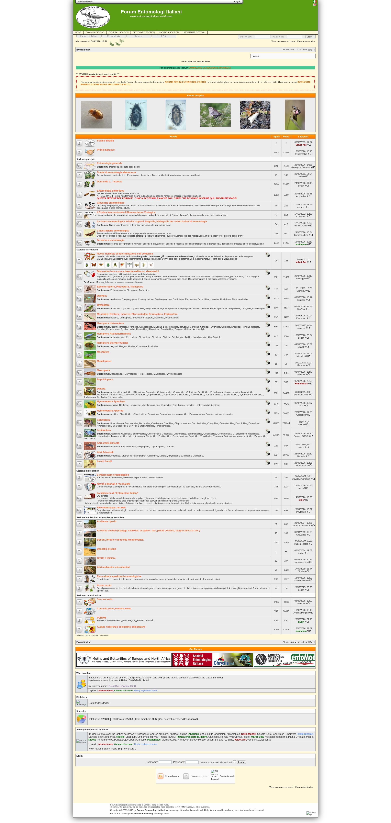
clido (301, 500)
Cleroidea (168, 423)
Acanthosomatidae (119, 327)
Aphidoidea (129, 346)
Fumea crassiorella (188, 736)
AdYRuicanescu (140, 734)
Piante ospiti (104, 585)
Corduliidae (178, 299)
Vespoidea (228, 414)
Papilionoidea (164, 436)
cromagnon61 (306, 734)
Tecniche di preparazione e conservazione (243, 244)
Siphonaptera (129, 446)
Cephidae (124, 405)
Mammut (301, 365)
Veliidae (187, 329)
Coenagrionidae (146, 299)
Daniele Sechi (96, 736)
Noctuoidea (151, 436)
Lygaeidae (236, 327)
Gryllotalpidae (137, 308)
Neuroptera (103, 370)
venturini (252, 739)
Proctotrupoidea (214, 414)
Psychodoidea (171, 394)
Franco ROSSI (301, 436)
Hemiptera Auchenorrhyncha (114, 333)
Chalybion (301, 216)
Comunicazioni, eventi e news (114, 608)
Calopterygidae (129, 299)
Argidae (114, 405)
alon (301, 405)
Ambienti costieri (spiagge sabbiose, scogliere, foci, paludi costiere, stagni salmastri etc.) (148, 530)
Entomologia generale (109, 163)
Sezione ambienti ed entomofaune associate (100, 517)
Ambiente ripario (106, 521)
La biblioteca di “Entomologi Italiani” (117, 493)
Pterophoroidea (180, 436)
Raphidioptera (105, 379)
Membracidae (200, 337)
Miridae (246, 327)
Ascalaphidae (117, 374)
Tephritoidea (90, 397)
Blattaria (114, 317)
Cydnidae (215, 327)
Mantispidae (159, 374)
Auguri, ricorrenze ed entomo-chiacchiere (121, 626)
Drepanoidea (180, 433)
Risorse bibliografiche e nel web (126, 244)
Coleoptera (103, 419)
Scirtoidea (134, 426)
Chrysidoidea (139, 414)
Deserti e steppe (106, 549)
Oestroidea (141, 394)
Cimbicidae (135, 405)
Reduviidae (141, 329)
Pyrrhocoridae (128, 329)
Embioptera (138, 317)
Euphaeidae (191, 299)
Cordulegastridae (163, 299)
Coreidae (194, 327)
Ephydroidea (216, 392)
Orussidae (166, 405)
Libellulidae (225, 299)
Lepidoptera (104, 430)
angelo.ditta (206, 734)
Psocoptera (116, 446)
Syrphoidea (245, 394)
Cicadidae (156, 337)
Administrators (105, 690)
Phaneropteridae (201, 308)
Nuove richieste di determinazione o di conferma (125, 253)
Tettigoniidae (234, 308)
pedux (133, 739)
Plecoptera (132, 290)
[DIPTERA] (115, 265)
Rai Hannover (181, 739)
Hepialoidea (253, 433)
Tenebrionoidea (162, 426)
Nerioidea (130, 394)
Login (79, 756)
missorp (301, 207)
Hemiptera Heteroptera (110, 323)
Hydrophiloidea (104, 426)
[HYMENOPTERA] (101, 265)
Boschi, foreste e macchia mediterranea (120, 539)
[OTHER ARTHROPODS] (151, 265)
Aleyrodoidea (116, 346)
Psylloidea (153, 346)
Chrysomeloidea (183, 423)
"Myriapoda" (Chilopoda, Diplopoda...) (186, 455)
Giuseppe (301, 278)
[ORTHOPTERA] (122, 265)
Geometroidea (224, 433)
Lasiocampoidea (119, 436)
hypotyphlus (301, 154)
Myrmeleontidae (174, 374)
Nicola (92, 739)
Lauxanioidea (247, 392)
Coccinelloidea (199, 423)
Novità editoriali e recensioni (113, 484)
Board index (83, 49)
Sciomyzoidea (197, 394)
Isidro (301, 424)
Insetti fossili (104, 461)
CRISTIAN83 (301, 465)
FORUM (101, 617)
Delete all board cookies (87, 635)
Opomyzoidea (155, 394)
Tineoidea (218, 436)
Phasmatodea (172, 317)
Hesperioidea (103, 436)
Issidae (188, 337)
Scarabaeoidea (120, 426)
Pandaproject (121, 739)
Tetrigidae (246, 308)
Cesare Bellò (264, 734)
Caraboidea (157, 423)
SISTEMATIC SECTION (144, 32)
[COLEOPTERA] (87, 265)
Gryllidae (125, 308)
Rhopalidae (153, 329)
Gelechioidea (209, 433)
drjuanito (110, 736)
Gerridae (225, 327)
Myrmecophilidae (168, 308)
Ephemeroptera (118, 290)
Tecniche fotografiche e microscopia (203, 244)
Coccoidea (141, 346)
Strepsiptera (143, 446)
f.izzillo (301, 571)
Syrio (230, 739)
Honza (224, 736)
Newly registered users (145, 690)
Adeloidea (115, 433)
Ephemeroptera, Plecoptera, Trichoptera (120, 286)
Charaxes (291, 734)
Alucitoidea (126, 433)
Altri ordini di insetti (108, 443)
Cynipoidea (153, 414)
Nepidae (101, 329)
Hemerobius (301, 383)
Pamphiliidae (178, 405)
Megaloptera (104, 361)
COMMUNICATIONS (95, 32)
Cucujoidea (212, 423)
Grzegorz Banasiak (301, 167)
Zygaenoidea (260, 436)
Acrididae (115, 308)
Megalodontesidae (151, 405)
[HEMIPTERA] (108, 265)
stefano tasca (301, 562)
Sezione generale (85, 159)
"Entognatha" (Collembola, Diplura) (150, 455)
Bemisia (301, 456)
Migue (309, 736)
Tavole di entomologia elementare (116, 172)
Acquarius (301, 196)
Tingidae (179, 329)
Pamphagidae (184, 308)
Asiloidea (127, 392)
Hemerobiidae (145, 374)
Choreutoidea (154, 433)
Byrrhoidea (144, 423)
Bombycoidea (139, 433)
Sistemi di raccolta (175, 244)
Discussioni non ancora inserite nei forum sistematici (128, 271)
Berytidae (184, 327)
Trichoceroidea (115, 397)
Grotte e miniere (106, 558)
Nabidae (255, 327)
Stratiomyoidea (231, 394)
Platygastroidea (197, 414)
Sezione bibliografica (87, 471)
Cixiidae (166, 337)
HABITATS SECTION (169, 32)
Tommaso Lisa (301, 235)
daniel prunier (301, 225)
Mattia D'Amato (296, 736)
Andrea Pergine (301, 612)
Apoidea (114, 414)
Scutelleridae (167, 329)
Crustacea (127, 455)
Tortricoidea (230, 436)
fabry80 (154, 736)
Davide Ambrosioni (301, 479)
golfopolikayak (301, 394)
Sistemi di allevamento (154, 244)
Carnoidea (151, 392)
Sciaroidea (184, 394)
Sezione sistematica (87, 249)
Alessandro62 (190, 719)
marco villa (257, 736)
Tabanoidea (257, 394)
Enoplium (131, 736)
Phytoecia (301, 512)
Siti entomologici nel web (111, 507)
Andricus (193, 734)
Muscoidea (102, 394)
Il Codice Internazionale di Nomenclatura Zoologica (126, 212)
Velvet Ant (301, 145)
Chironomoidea (164, 392)
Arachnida (115, 455)
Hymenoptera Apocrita (110, 410)
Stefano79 (220, 739)
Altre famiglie (258, 308)
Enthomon (143, 736)
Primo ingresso (106, 149)
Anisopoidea (116, 392)
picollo (142, 739)
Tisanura (170, 446)
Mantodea (159, 317)
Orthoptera (103, 305)
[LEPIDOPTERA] (94, 265)
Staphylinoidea (147, 426)
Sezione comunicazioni (88, 595)
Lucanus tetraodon (301, 525)
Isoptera (149, 317)
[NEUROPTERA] (137, 265)
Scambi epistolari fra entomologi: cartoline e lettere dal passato (139, 225)
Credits (166, 813)
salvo (301, 488)
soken (301, 185)
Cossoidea (167, 433)
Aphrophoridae (117, 337)
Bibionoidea (139, 392)
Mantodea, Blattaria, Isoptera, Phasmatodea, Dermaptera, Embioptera (137, 314)
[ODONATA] (129, 265)
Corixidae (205, 327)
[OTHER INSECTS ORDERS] (144, 265)
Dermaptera (125, 317)
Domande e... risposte (109, 181)
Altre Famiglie (214, 337)
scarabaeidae (301, 580)
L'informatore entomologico (113, 474)
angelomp (220, 734)
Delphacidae (178, 337)
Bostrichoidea (117, 423)
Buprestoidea (131, 423)
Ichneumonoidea (180, 414)
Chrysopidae (131, 374)
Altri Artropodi (105, 452)
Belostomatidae (170, 327)
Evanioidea (165, 414)
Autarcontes (233, 734)
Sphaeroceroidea (213, 394)
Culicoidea (191, 392)
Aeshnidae (115, 299)
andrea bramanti (159, 734)
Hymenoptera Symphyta (111, 401)
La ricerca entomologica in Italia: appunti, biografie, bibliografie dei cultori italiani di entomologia (152, 221)
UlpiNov (301, 309)
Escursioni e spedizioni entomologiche (119, 576)
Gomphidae (203, 299)
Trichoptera (144, 290)
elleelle (120, 736)
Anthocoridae (145, 327)
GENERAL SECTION (119, 32)
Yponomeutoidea (245, 436)
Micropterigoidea (137, 436)
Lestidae (215, 299)
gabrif (301, 622)
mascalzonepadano (276, 736)
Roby (301, 176)
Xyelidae (215, 405)
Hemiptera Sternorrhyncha (112, 342)
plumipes (301, 300)
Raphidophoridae (218, 308)
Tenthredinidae (203, 405)
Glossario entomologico (110, 202)
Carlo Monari (248, 734)
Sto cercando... (105, 599)
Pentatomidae (113, 329)
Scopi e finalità (105, 140)
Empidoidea (203, 392)
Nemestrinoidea (116, 394)
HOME (78, 32)
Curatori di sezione (123, 690)
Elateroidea (253, 423)
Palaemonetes (301, 544)
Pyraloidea (194, 436)
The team (104, 635)
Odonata (102, 295)
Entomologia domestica (110, 190)
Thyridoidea (206, 436)
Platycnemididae (240, 299)
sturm (301, 553)
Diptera (101, 388)
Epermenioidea (195, 433)
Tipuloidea (102, 397)
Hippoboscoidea (232, 392)
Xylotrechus (264, 739)
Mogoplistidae (152, 308)
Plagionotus (154, 739)
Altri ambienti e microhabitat (113, 567)
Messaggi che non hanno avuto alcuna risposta (119, 282)
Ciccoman (301, 318)
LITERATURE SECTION (194, 32)
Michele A (301, 291)
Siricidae (190, 405)
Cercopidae (131, 337)
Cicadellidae (144, 337)
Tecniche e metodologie (110, 240)
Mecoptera (103, 352)
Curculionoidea (227, 423)
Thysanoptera (157, 446)
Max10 (301, 347)
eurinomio (301, 244)
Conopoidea (179, 392)
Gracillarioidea (240, 433)
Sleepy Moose (198, 739)
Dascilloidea (241, 423)
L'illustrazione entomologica (113, 230)
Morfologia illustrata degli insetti (124, 167)
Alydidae (134, 327)
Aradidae (157, 327)
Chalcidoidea (126, 414)
